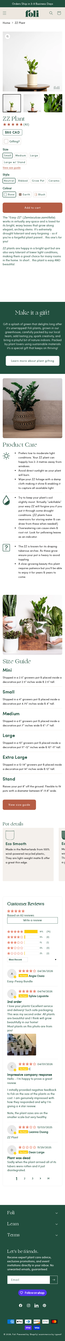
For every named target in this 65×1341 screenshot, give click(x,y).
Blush (41, 194)
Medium (20, 155)
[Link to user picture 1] (21, 1044)
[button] (4, 13)
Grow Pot (38, 180)
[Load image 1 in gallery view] (12, 103)
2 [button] (24, 1178)
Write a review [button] (32, 920)
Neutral (9, 180)
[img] (28, 971)
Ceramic (54, 180)
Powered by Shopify (27, 1334)
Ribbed (23, 180)
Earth (26, 194)
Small (7, 155)
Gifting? (14, 141)
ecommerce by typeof (50, 1334)
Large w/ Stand (14, 162)
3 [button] (32, 1178)
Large (34, 155)
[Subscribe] (54, 1280)
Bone (11, 194)
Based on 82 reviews (20, 915)
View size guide (12, 167)
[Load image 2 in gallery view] (32, 103)
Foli (14, 1334)
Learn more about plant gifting (32, 360)
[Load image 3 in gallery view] (53, 103)
